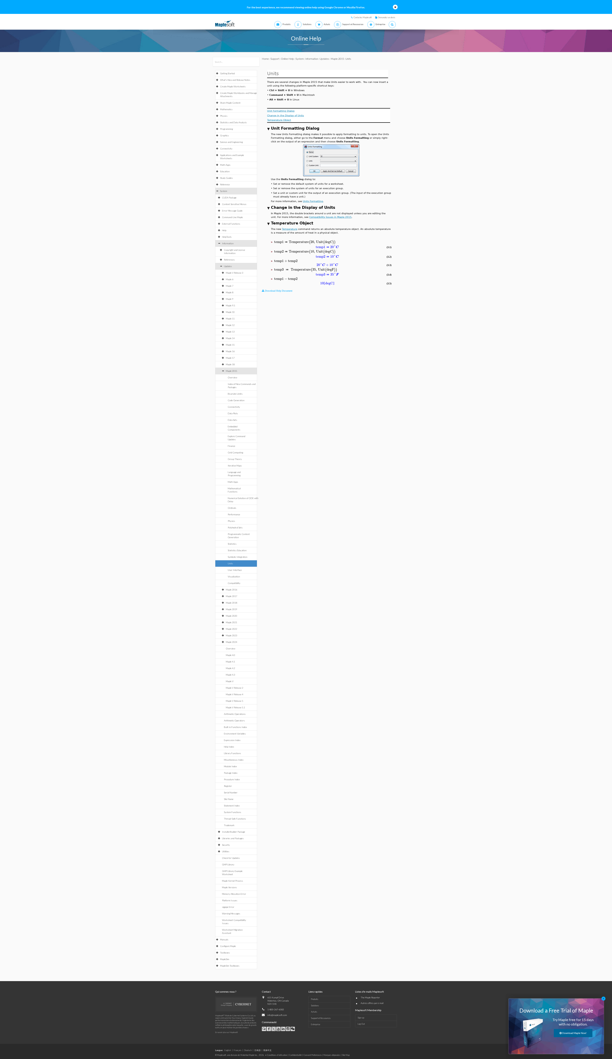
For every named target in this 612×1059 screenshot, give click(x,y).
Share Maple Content (230, 102)
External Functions (231, 223)
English (227, 1050)
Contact (266, 991)
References (229, 259)
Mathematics (226, 109)
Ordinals (232, 508)
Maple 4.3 (230, 674)
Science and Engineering (231, 142)
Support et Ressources (321, 1018)
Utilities (225, 851)
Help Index (229, 746)
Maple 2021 (231, 622)
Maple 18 (230, 364)
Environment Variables (235, 733)
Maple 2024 (231, 642)
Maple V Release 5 (234, 701)
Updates (228, 266)
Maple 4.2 (230, 668)
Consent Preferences (312, 1055)
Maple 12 (230, 325)
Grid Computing (235, 452)
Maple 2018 (231, 602)
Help (224, 230)
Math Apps (225, 164)
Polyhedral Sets (235, 527)
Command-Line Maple (232, 217)
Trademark (229, 825)
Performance (234, 514)
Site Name (228, 799)
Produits (314, 999)
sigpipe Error (228, 907)
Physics (223, 115)
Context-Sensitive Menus (234, 204)
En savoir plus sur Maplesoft (226, 1032)
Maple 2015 (231, 371)
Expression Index (232, 740)
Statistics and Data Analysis (233, 122)
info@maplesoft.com (277, 1015)
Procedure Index (232, 779)
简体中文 (267, 1050)
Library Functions (232, 753)
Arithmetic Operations (235, 714)
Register (228, 786)
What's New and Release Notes (235, 80)
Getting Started (227, 73)
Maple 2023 (231, 635)
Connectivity (226, 148)
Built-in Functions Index (235, 727)
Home (265, 58)
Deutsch (248, 1050)
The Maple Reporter (370, 997)
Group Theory (235, 459)
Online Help (287, 58)
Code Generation (236, 400)
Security (226, 844)
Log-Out (361, 1024)
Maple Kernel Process (232, 880)
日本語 (257, 1050)
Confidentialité (295, 1055)
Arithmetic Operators (234, 720)
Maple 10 (230, 312)
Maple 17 (230, 357)
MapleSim (224, 959)
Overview (232, 377)
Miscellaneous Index (233, 759)
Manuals (224, 939)
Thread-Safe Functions (235, 818)
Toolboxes (225, 952)
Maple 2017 (231, 596)
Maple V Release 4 (234, 694)
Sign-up (361, 1017)
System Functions (232, 812)
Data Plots (233, 413)
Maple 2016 (231, 589)
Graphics (224, 135)
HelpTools (227, 236)
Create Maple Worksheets (233, 86)
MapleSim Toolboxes (229, 965)
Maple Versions (229, 887)
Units (230, 563)
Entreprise (315, 1024)
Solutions (315, 1005)
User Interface (235, 570)
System (223, 191)
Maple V (229, 681)
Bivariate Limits (235, 393)
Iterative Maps (235, 465)
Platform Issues (229, 900)
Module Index (230, 766)
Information (228, 243)
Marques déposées (332, 1055)
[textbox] (305, 241)
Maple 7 (229, 285)
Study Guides (226, 178)
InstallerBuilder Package (233, 831)
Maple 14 (230, 338)
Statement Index (232, 805)
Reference (225, 184)
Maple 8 (229, 292)
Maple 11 (230, 318)
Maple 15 (230, 344)
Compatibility (234, 583)
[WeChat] (293, 1029)
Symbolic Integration (237, 557)
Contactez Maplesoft (362, 17)
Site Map (346, 1055)
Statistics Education (237, 550)
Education (225, 171)
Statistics (232, 543)
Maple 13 (230, 331)
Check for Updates (231, 858)
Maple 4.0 (230, 655)
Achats (314, 1011)
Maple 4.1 (230, 661)
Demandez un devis (386, 17)
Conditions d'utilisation (277, 1055)
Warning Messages (231, 913)
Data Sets (232, 420)
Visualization (234, 576)
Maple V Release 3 (234, 272)
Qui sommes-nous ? (225, 991)
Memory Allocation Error (234, 894)
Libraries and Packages (233, 838)
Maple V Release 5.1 (235, 707)
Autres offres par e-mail (372, 1003)
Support (274, 58)
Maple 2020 (231, 615)
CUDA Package (229, 197)
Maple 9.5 (230, 305)
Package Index (230, 773)
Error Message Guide (232, 210)
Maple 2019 (231, 609)
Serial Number (230, 792)
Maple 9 (229, 299)
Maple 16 (230, 351)
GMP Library (228, 864)
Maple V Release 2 (234, 687)
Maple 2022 (231, 629)
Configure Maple (228, 946)
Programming (226, 129)
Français (237, 1050)
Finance (231, 446)
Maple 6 (229, 279)
